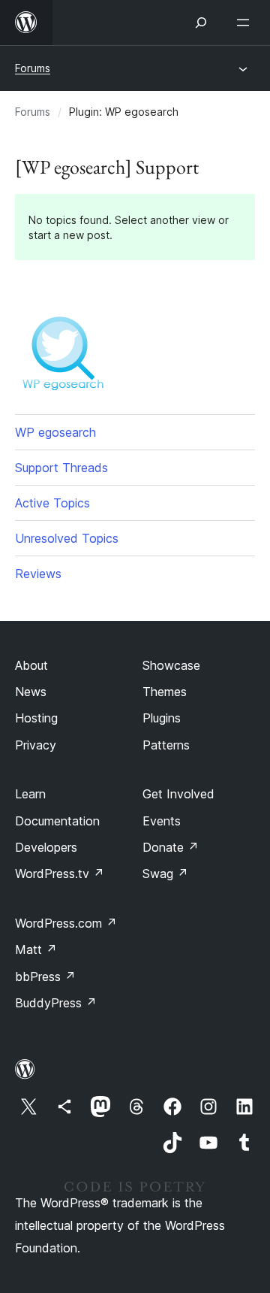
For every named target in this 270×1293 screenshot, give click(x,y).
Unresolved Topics (66, 538)
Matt (36, 949)
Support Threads (61, 467)
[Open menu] (246, 22)
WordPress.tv (59, 873)
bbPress (45, 976)
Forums (32, 68)
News (30, 691)
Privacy (35, 744)
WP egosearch (55, 432)
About (31, 665)
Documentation (57, 820)
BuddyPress (56, 1002)
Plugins (161, 717)
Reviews (38, 573)
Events (161, 820)
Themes (164, 691)
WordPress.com (66, 923)
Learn (30, 793)
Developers (46, 847)
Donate (170, 847)
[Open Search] (201, 22)
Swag (165, 873)
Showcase (171, 665)
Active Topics (52, 502)
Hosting (36, 717)
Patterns (166, 744)
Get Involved (178, 793)
